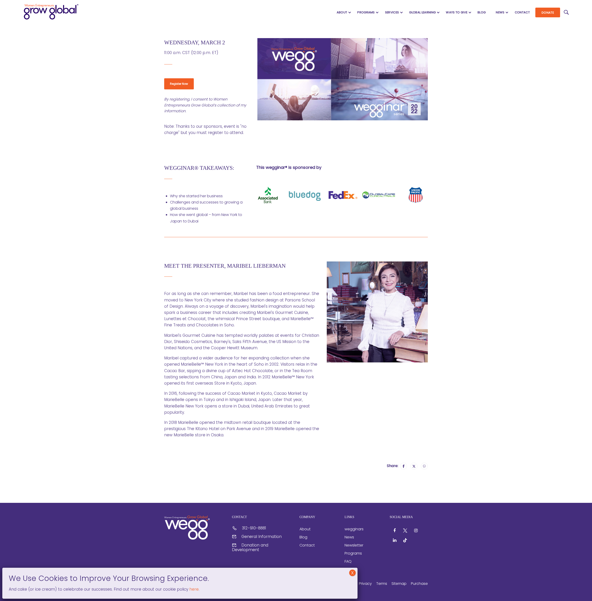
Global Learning (422, 12)
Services (392, 12)
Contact (522, 12)
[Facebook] (403, 466)
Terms (381, 583)
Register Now (179, 84)
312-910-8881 (254, 528)
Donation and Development (250, 547)
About (342, 12)
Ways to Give (456, 12)
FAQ (348, 561)
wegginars (354, 529)
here (193, 589)
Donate (548, 12)
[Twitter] (413, 466)
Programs (366, 12)
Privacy (365, 583)
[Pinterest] (424, 466)
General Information (261, 536)
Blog (482, 12)
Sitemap (399, 583)
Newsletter (354, 545)
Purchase (419, 583)
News (500, 12)
